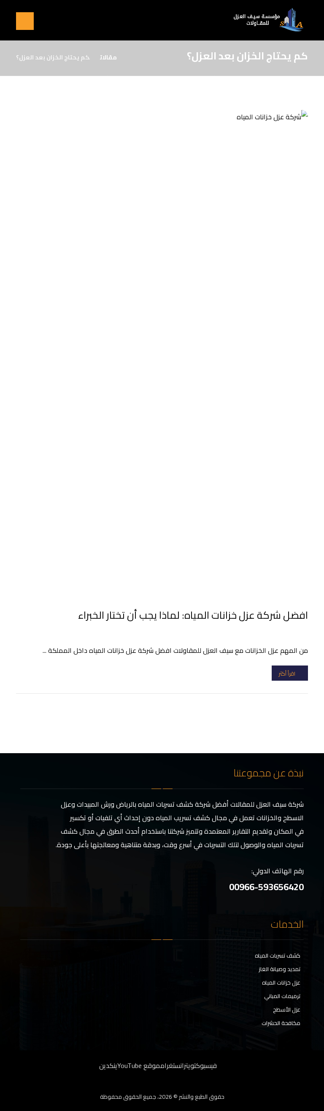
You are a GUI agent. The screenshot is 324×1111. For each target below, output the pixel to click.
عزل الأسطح (286, 1009)
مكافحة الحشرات (281, 1023)
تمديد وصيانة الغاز (279, 969)
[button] (25, 21)
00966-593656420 (266, 887)
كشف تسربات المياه (277, 955)
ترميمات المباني (282, 996)
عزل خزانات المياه (281, 982)
